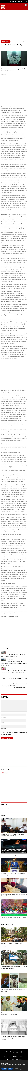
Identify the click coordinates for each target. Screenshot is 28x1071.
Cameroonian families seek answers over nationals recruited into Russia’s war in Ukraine (14, 47)
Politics (15, 1059)
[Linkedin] (24, 1)
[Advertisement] (14, 25)
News (10, 1059)
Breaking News (11, 654)
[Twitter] (13, 1)
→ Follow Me (4, 774)
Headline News (11, 670)
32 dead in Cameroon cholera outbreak (14, 680)
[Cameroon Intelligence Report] (3, 8)
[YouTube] (21, 1)
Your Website (4, 731)
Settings (16, 1068)
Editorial (21, 1059)
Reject (10, 1068)
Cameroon (10, 661)
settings (16, 1066)
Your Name (3, 719)
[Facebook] (16, 1)
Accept (4, 1068)
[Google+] (18, 1)
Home (5, 1059)
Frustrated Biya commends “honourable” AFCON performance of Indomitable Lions (15, 688)
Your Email (3, 725)
